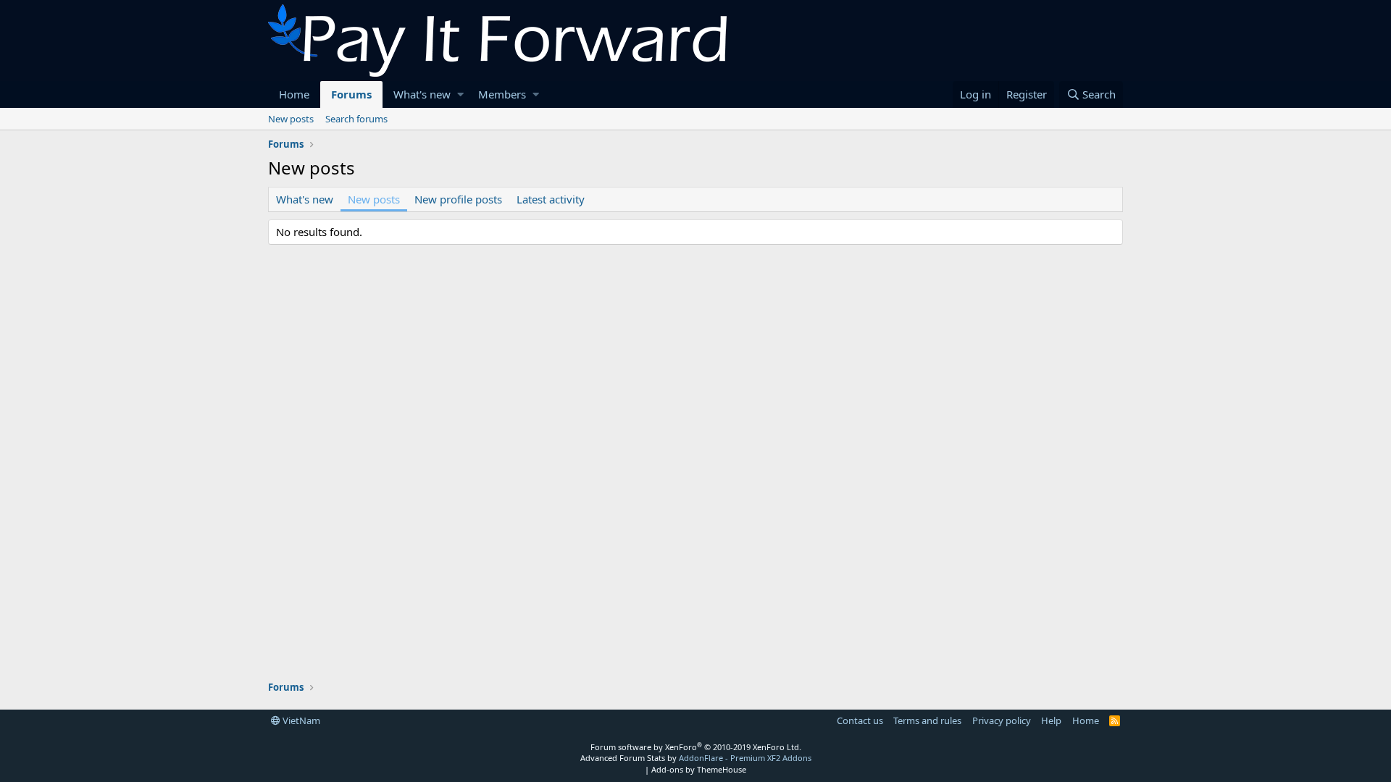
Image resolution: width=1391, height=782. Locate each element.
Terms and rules (927, 720)
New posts (291, 118)
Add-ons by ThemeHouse (698, 769)
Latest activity (551, 199)
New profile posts (458, 199)
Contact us (860, 720)
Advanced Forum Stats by (695, 757)
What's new (422, 94)
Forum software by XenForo (695, 746)
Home (294, 94)
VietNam (300, 720)
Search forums (356, 118)
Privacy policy (1001, 720)
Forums (351, 94)
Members (502, 94)
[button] (460, 94)
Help (1051, 720)
